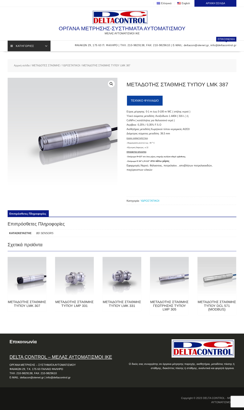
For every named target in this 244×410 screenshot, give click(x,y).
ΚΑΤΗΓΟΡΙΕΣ (25, 45)
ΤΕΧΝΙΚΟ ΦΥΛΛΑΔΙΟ (145, 100)
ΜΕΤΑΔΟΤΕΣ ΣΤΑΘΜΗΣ (46, 65)
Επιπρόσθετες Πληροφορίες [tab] (27, 213)
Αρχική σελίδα (22, 65)
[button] (111, 83)
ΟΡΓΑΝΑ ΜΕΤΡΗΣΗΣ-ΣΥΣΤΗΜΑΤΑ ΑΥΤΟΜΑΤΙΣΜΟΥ (122, 28)
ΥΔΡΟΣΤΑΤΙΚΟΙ (71, 65)
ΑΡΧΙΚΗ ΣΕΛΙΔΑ (215, 3)
